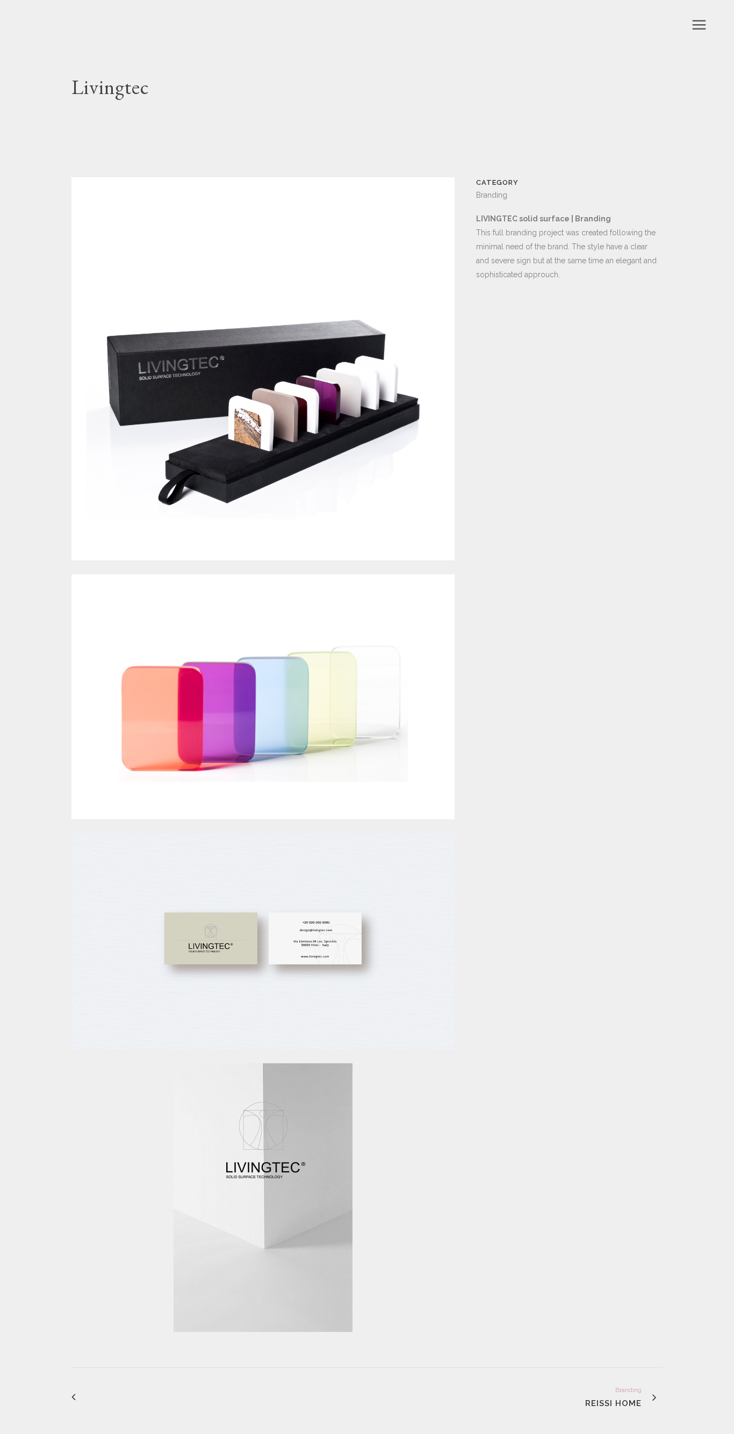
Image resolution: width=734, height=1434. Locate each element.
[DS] (263, 1339)
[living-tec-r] (263, 567)
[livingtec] (263, 1056)
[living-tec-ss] (263, 826)
